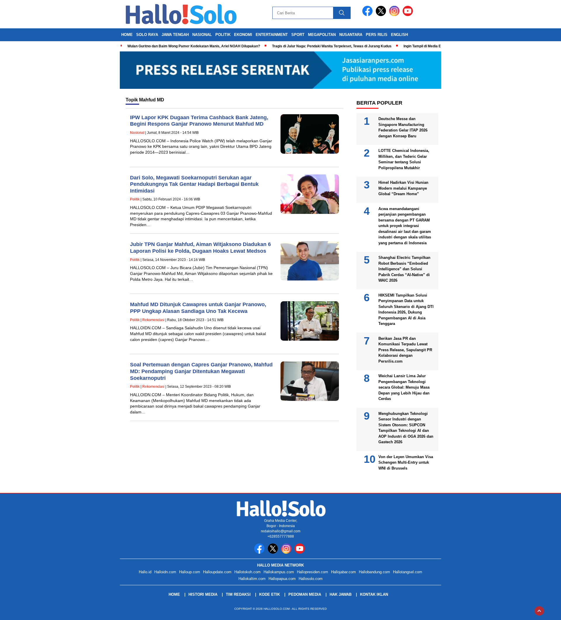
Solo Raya (147, 34)
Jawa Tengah (175, 34)
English (399, 34)
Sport (297, 34)
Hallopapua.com (282, 578)
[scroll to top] (539, 611)
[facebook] (368, 15)
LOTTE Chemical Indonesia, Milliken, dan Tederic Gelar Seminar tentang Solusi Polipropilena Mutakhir (403, 159)
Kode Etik (269, 594)
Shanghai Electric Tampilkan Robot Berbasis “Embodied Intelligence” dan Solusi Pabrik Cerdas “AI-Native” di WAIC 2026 (404, 269)
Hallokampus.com (279, 572)
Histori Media (202, 594)
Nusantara (350, 34)
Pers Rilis (376, 34)
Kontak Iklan (374, 594)
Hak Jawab (341, 594)
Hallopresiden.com (312, 572)
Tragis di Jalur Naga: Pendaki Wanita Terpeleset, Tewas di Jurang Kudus (332, 46)
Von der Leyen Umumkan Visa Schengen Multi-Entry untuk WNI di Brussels (405, 462)
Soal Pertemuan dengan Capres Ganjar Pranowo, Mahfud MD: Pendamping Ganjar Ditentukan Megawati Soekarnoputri (201, 371)
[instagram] (395, 15)
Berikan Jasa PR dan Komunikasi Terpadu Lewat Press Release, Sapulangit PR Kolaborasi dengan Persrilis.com (405, 349)
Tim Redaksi (238, 594)
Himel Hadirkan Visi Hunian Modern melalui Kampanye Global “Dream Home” (403, 188)
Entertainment (272, 34)
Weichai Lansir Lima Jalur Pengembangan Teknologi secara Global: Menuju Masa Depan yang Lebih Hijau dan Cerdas (404, 387)
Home (127, 34)
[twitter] (382, 15)
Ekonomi (243, 34)
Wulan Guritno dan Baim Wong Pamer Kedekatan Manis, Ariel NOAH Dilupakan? (193, 46)
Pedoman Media (304, 594)
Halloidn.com (165, 572)
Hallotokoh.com (247, 572)
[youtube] (409, 15)
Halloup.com (189, 572)
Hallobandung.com (374, 572)
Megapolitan (322, 34)
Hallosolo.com (311, 578)
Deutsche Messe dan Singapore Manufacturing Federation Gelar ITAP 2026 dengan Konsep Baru (402, 127)
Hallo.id (145, 572)
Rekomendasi (153, 320)
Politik (223, 34)
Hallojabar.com (343, 572)
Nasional (202, 34)
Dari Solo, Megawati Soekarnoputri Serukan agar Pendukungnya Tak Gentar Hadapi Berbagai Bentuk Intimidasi (194, 184)
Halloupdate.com (217, 572)
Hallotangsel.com (407, 572)
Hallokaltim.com (252, 578)
